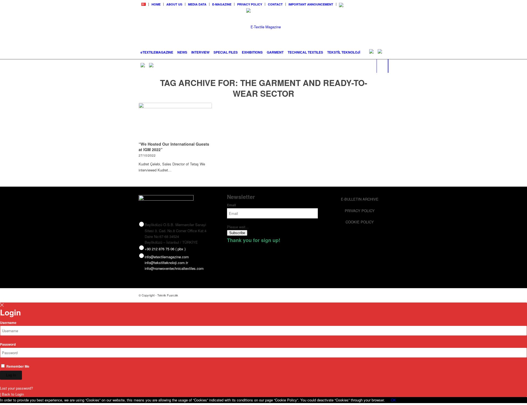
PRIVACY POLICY (249, 4)
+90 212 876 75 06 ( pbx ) (165, 248)
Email (231, 205)
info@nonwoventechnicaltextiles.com (174, 268)
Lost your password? (16, 388)
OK (393, 400)
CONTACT (275, 4)
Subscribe (237, 233)
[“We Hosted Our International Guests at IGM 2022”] (175, 121)
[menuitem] (144, 4)
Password (8, 344)
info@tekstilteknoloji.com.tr (166, 262)
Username (8, 322)
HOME (156, 4)
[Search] (382, 66)
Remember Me (17, 366)
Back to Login (13, 394)
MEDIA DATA (197, 4)
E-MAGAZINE (221, 4)
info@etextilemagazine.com (167, 256)
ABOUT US (174, 4)
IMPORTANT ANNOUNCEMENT (310, 4)
